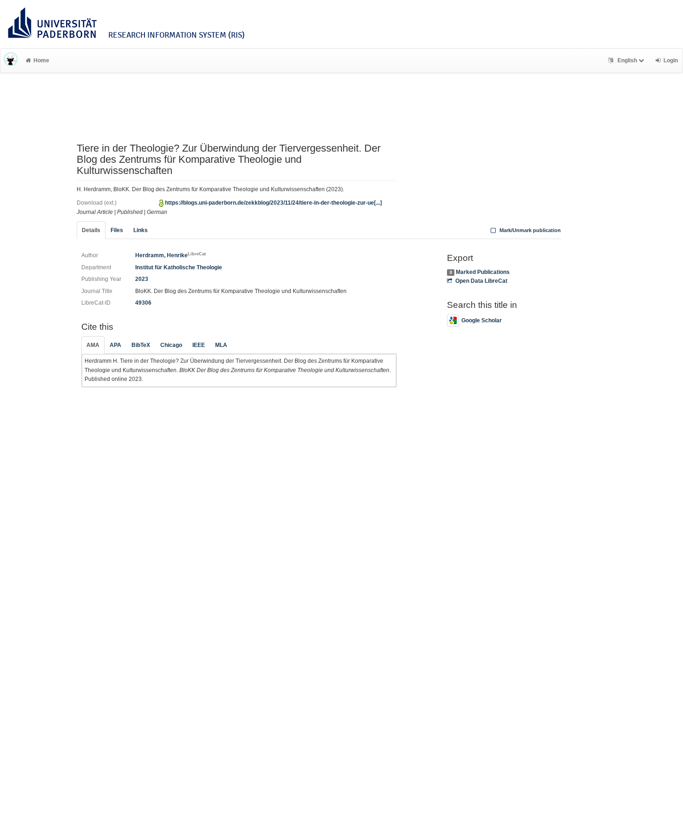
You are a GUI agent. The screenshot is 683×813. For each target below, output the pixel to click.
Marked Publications (483, 272)
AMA (92, 345)
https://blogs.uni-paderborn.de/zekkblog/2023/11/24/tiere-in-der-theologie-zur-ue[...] (273, 203)
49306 (143, 303)
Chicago (171, 345)
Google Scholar (481, 320)
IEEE (198, 345)
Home (41, 60)
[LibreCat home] (10, 60)
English (627, 60)
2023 (141, 279)
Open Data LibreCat (481, 281)
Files (117, 230)
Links (140, 230)
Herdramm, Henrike (170, 255)
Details (91, 230)
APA (115, 345)
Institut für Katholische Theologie (178, 267)
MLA (221, 345)
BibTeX (140, 345)
